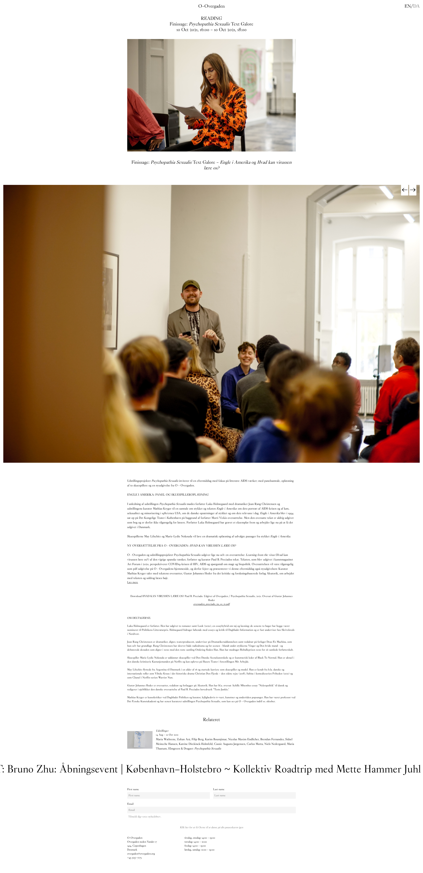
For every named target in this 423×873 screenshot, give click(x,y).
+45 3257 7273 (134, 857)
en (408, 6)
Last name (218, 789)
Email (130, 804)
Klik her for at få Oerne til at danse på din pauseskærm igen (211, 827)
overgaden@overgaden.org (141, 853)
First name (133, 789)
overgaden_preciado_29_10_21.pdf (211, 604)
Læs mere (132, 582)
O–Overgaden (211, 6)
